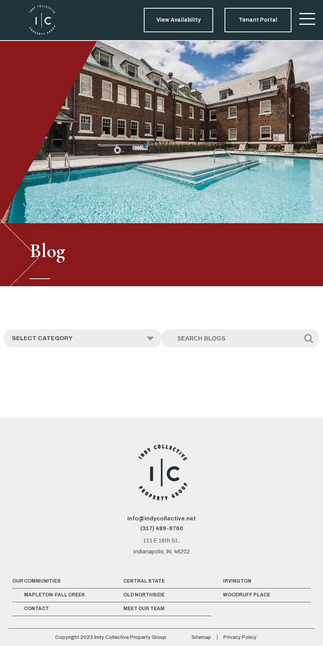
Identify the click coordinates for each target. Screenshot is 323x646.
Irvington (237, 581)
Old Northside (144, 595)
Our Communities (36, 581)
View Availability (178, 20)
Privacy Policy (239, 637)
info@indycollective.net (161, 519)
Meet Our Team (144, 608)
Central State (144, 581)
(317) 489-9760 (161, 528)
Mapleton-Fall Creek (54, 595)
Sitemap (201, 637)
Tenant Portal (258, 20)
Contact (36, 608)
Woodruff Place (246, 595)
